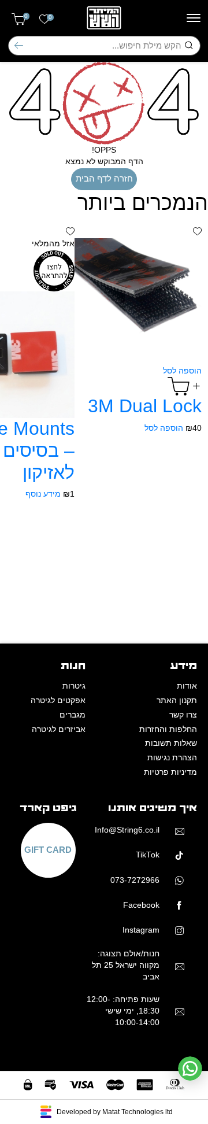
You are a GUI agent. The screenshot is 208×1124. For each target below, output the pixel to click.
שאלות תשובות (171, 743)
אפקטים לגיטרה (58, 700)
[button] (197, 232)
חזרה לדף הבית (104, 178)
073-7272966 (134, 880)
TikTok (147, 855)
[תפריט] (193, 18)
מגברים (73, 715)
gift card (48, 850)
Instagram (140, 930)
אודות (187, 686)
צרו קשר (183, 715)
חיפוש (18, 45)
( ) (26, 16)
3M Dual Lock (145, 405)
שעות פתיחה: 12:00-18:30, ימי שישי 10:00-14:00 (123, 1011)
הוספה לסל (182, 371)
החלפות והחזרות (168, 729)
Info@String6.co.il (127, 830)
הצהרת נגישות (172, 757)
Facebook (141, 905)
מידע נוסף (43, 494)
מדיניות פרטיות (170, 772)
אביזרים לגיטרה (59, 729)
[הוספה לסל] (185, 386)
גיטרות (74, 686)
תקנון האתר (177, 700)
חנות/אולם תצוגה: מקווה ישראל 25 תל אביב (125, 965)
